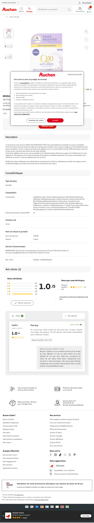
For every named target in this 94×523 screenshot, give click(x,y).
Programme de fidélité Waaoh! (61, 426)
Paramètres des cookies (36, 120)
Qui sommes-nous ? (10, 455)
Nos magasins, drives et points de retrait (64, 419)
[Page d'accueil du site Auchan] (9, 9)
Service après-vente (10, 426)
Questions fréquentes (11, 423)
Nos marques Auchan (11, 458)
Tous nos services (56, 446)
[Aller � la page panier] (89, 9)
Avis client (6, 433)
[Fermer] (3, 516)
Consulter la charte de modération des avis (73, 298)
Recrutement (7, 465)
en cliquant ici (19, 495)
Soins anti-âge (14, 17)
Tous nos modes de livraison (60, 423)
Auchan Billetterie (56, 439)
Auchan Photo (55, 442)
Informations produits (11, 436)
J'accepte (55, 120)
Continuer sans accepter (75, 74)
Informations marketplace (12, 439)
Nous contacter (8, 419)
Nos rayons (7, 442)
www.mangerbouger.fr (41, 500)
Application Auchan (10, 468)
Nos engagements (9, 461)
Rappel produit (8, 429)
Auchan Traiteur (56, 433)
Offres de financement (58, 429)
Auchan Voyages (56, 436)
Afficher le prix (47, 126)
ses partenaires (24, 83)
